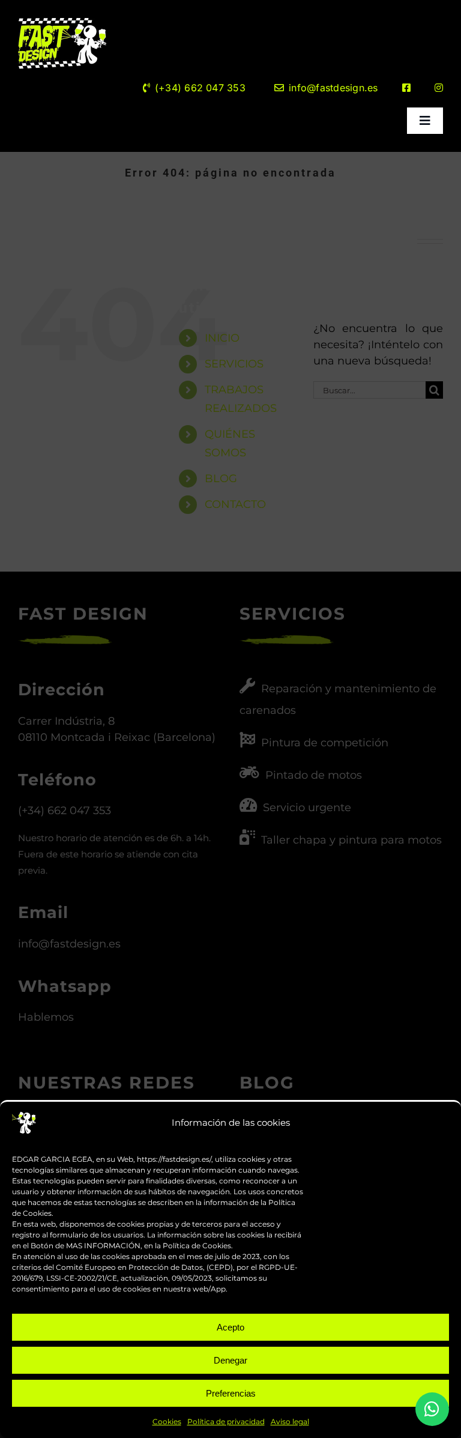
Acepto (230, 1327)
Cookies (166, 1421)
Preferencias (231, 1393)
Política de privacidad (226, 1421)
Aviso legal (290, 1421)
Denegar (230, 1360)
